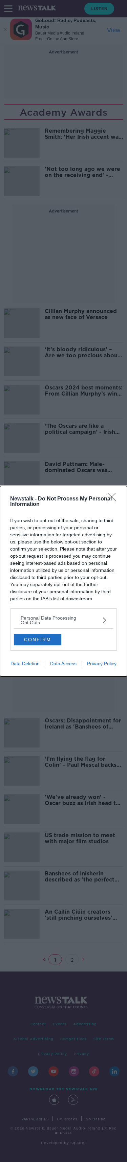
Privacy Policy (102, 663)
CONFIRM (37, 639)
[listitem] (63, 620)
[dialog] (63, 581)
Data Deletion (25, 663)
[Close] (113, 499)
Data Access (63, 663)
